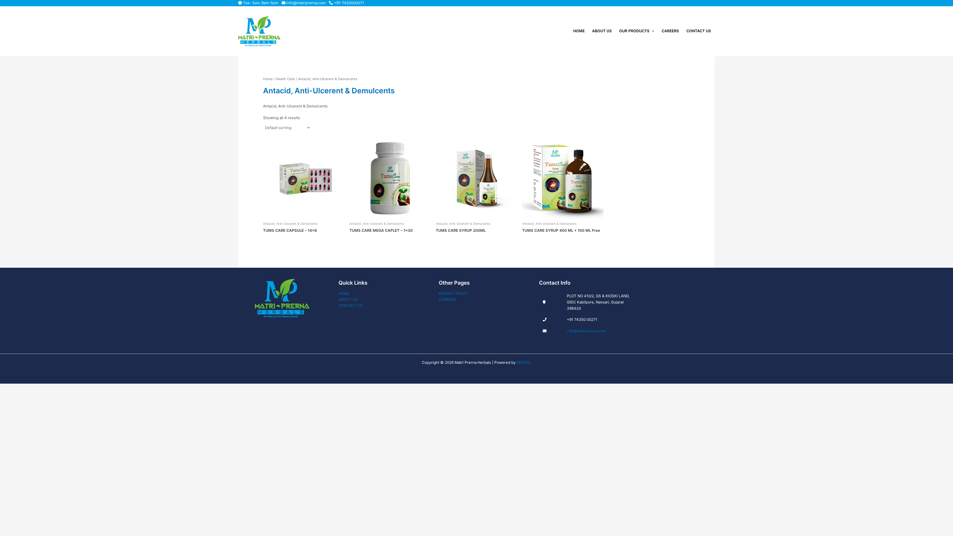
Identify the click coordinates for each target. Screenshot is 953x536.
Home (267, 79)
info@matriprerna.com (305, 2)
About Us (348, 299)
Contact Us (351, 305)
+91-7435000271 (348, 2)
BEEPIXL (523, 362)
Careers (447, 299)
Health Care (285, 79)
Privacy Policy (454, 293)
